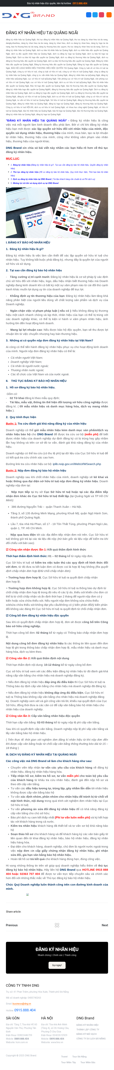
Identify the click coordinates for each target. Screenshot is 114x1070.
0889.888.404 (21, 1038)
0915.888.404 (80, 3)
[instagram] (101, 14)
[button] (109, 14)
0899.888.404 (56, 1038)
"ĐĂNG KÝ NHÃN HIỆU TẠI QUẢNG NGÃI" (36, 120)
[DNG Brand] (28, 15)
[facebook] (88, 14)
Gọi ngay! (57, 965)
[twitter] (95, 14)
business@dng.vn (22, 1003)
